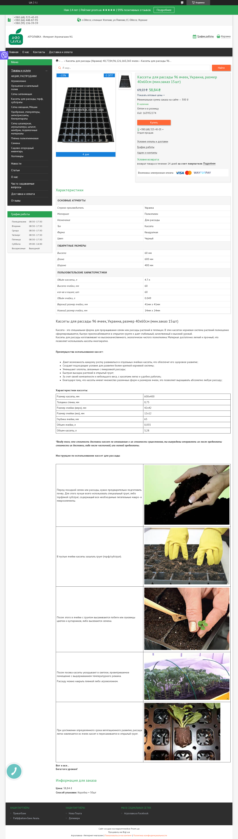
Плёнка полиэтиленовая (24, 138)
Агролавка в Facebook (136, 813)
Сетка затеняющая (21, 94)
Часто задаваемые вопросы (22, 185)
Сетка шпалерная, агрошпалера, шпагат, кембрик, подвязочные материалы (24, 128)
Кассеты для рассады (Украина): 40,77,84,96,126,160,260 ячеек (102, 61)
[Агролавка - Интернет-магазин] (15, 37)
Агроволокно (18, 81)
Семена (15, 143)
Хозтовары (17, 156)
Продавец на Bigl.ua (119, 832)
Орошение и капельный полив (24, 87)
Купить (154, 122)
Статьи (15, 170)
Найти (221, 67)
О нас (25, 52)
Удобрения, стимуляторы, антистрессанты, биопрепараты (25, 115)
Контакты (39, 52)
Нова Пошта (75, 813)
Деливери (74, 818)
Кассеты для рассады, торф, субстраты (27, 100)
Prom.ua (135, 828)
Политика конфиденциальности (150, 835)
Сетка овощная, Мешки (24, 107)
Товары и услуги (21, 70)
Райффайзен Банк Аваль (26, 818)
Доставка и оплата (61, 52)
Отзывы (15, 200)
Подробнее (164, 10)
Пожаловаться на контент (118, 835)
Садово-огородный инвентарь (22, 149)
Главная (13, 52)
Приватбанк (19, 813)
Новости (16, 163)
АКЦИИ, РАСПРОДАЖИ (24, 76)
